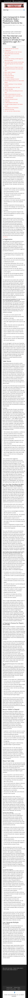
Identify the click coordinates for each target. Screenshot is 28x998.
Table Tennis (7, 55)
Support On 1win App (9, 109)
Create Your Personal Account (11, 99)
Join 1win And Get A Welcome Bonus (12, 111)
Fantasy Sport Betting (9, 75)
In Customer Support (9, 77)
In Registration (8, 50)
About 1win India (8, 74)
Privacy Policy (17, 987)
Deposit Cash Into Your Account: (12, 48)
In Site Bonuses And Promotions (11, 107)
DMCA (19, 989)
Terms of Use (9, 987)
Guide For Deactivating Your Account (13, 94)
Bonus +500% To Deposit (10, 72)
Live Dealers (7, 101)
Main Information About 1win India (12, 87)
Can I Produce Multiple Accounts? (12, 79)
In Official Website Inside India (11, 102)
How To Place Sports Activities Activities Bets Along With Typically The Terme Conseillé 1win (14, 64)
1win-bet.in (5, 237)
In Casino (7, 57)
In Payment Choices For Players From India (14, 67)
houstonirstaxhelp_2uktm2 (10, 25)
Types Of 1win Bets (9, 89)
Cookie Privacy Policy (11, 989)
